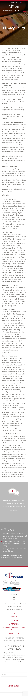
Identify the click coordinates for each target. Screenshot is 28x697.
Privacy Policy (14, 633)
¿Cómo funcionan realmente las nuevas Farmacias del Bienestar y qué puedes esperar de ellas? (14, 536)
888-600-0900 (7, 11)
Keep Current (13, 555)
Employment (14, 620)
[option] (14, 505)
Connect (14, 617)
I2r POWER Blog (14, 624)
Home (14, 613)
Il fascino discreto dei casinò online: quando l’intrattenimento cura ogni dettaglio (13, 544)
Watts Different (18, 557)
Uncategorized (9, 557)
